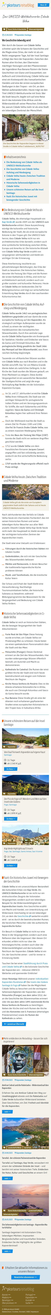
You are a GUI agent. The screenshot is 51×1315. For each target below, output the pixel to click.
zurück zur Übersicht (15, 1024)
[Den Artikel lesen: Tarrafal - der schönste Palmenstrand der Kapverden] (25, 1133)
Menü (42, 5)
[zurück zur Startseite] (18, 4)
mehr (8, 1111)
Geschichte (23, 916)
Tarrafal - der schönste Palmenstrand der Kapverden (24, 1158)
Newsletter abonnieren (24, 1277)
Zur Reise (9, 769)
